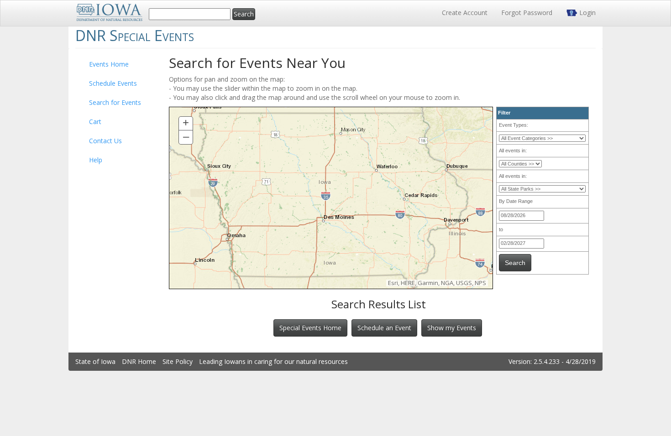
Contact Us (105, 140)
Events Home (109, 64)
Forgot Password (526, 12)
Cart (95, 121)
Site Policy (178, 361)
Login (586, 12)
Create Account (465, 12)
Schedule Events (113, 83)
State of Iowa (95, 361)
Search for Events (115, 102)
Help (95, 160)
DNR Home (139, 361)
